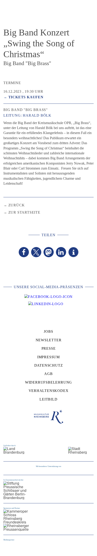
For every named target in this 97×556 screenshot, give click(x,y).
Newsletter (49, 340)
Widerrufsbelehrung (48, 382)
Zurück (16, 205)
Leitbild (48, 399)
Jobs (48, 331)
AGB (48, 374)
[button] (24, 252)
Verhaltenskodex (49, 391)
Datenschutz (48, 365)
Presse (49, 348)
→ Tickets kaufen (23, 97)
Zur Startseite (24, 212)
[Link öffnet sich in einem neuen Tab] (48, 296)
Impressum (48, 357)
